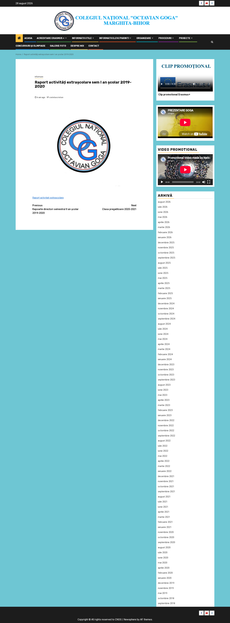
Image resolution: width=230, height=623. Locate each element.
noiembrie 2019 (166, 588)
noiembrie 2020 (166, 532)
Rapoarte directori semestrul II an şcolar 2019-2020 (55, 209)
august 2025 (164, 262)
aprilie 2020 (163, 567)
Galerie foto (58, 46)
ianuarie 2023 (164, 415)
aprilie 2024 (163, 344)
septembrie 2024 (166, 318)
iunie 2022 (163, 450)
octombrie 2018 (166, 598)
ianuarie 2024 (164, 359)
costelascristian (56, 97)
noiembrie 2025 (166, 247)
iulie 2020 (162, 552)
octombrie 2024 (166, 313)
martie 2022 (164, 466)
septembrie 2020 (166, 542)
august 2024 (164, 323)
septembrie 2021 (166, 491)
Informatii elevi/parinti (114, 38)
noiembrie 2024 (166, 308)
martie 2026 (164, 227)
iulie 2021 (162, 501)
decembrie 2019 (166, 583)
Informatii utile (82, 38)
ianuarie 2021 (164, 527)
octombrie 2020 (166, 537)
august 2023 (164, 384)
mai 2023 (162, 395)
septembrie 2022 (166, 435)
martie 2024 (164, 349)
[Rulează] (162, 182)
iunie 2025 (163, 273)
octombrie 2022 (166, 430)
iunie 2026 (163, 212)
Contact (93, 46)
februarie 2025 (165, 293)
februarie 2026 (165, 232)
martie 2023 (164, 405)
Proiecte (184, 38)
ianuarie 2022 (164, 471)
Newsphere (130, 619)
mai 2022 (162, 456)
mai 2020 (162, 562)
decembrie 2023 (166, 364)
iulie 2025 (162, 267)
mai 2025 (162, 278)
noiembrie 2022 (166, 425)
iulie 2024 (162, 328)
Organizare (143, 38)
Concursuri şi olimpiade (30, 46)
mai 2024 (162, 339)
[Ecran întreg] (208, 182)
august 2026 (164, 201)
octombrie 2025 (166, 252)
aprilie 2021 (163, 511)
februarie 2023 (165, 410)
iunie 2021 (163, 506)
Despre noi (77, 46)
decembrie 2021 (166, 476)
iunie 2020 (163, 557)
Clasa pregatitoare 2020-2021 (119, 207)
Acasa (28, 38)
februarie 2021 (165, 522)
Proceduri (164, 38)
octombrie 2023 (166, 374)
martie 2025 (164, 288)
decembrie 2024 (166, 303)
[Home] (19, 38)
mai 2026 (162, 217)
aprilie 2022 (163, 461)
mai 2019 (162, 593)
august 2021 (164, 496)
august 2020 (164, 547)
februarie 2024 (165, 354)
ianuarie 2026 (164, 237)
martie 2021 (164, 517)
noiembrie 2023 (166, 369)
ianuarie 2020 (164, 578)
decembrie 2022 (166, 420)
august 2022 (164, 440)
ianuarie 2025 (164, 298)
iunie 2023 (163, 389)
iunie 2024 (163, 334)
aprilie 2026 (163, 222)
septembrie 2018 (166, 603)
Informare (39, 77)
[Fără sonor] (203, 182)
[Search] (212, 42)
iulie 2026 (162, 206)
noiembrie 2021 (166, 481)
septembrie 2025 (166, 257)
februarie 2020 (165, 572)
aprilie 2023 (163, 400)
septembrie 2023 (166, 379)
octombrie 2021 (166, 486)
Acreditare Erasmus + (50, 38)
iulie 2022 (162, 445)
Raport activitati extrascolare (48, 197)
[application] (185, 169)
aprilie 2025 (163, 283)
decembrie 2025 (166, 242)
